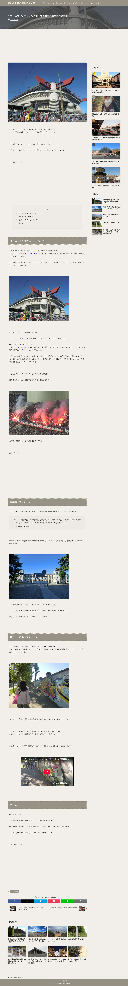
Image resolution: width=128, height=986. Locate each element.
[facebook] (62, 981)
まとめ (21, 223)
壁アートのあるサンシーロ (28, 220)
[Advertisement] (64, 42)
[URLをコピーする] (80, 901)
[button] (14, 901)
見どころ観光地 (14, 19)
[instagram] (66, 981)
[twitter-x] (64, 981)
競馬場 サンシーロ (26, 216)
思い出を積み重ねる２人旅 (21, 3)
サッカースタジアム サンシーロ (31, 213)
